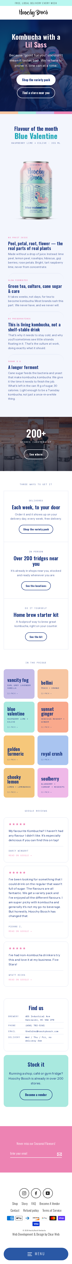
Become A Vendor (50, 1203)
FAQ (33, 1203)
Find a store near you (36, 93)
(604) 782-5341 (35, 1025)
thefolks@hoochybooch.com (41, 1031)
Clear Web (53, 1234)
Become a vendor (36, 1095)
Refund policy (31, 1210)
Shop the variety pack (36, 80)
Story (25, 1203)
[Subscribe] (59, 1154)
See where (35, 454)
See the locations (36, 586)
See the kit (36, 637)
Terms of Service (51, 1210)
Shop (15, 1203)
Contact (15, 1210)
